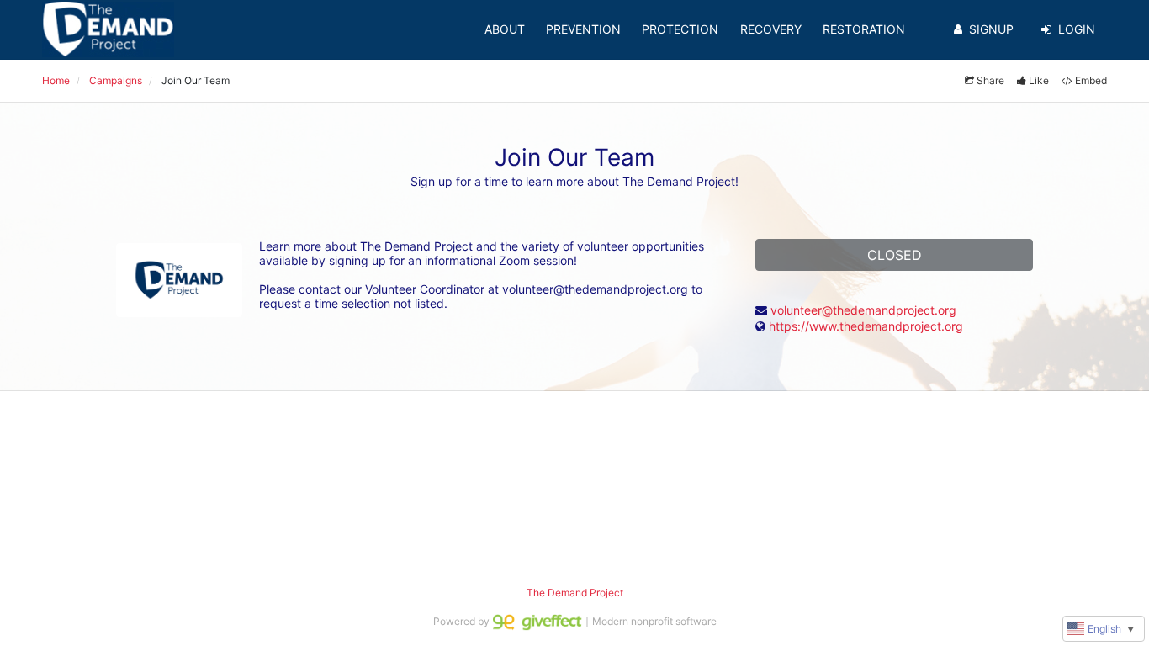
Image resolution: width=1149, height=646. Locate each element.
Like (1039, 80)
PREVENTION (583, 29)
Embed (1091, 80)
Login (1076, 29)
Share (990, 80)
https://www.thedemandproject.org (866, 326)
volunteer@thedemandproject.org (863, 310)
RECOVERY (771, 29)
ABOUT (504, 29)
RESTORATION (864, 29)
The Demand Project (575, 592)
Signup (991, 29)
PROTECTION (680, 29)
